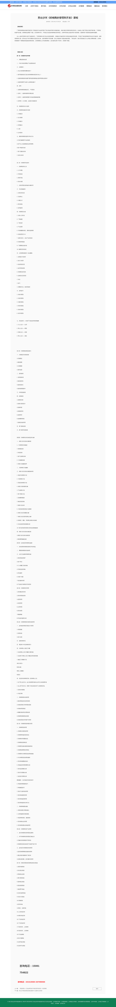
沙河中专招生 (35, 6)
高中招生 (43, 6)
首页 (26, 6)
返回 (97, 988)
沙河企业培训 (72, 6)
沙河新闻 (81, 6)
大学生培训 (62, 6)
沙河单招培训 (53, 6)
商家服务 (89, 6)
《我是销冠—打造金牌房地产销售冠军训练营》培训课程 (33, 988)
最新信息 (97, 6)
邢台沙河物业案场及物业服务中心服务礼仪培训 (30, 990)
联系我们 (104, 6)
